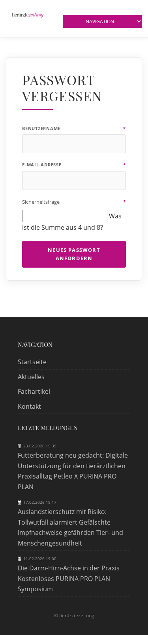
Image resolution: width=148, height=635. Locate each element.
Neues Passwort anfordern (74, 254)
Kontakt (29, 406)
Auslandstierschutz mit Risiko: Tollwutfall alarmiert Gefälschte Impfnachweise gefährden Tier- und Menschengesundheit (70, 527)
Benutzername (74, 128)
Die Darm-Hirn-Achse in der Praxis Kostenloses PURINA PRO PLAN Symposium (69, 578)
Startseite (32, 362)
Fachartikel (34, 391)
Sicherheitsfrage (74, 201)
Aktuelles (31, 376)
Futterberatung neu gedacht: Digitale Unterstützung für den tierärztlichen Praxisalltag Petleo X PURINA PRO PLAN (73, 471)
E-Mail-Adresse (74, 165)
